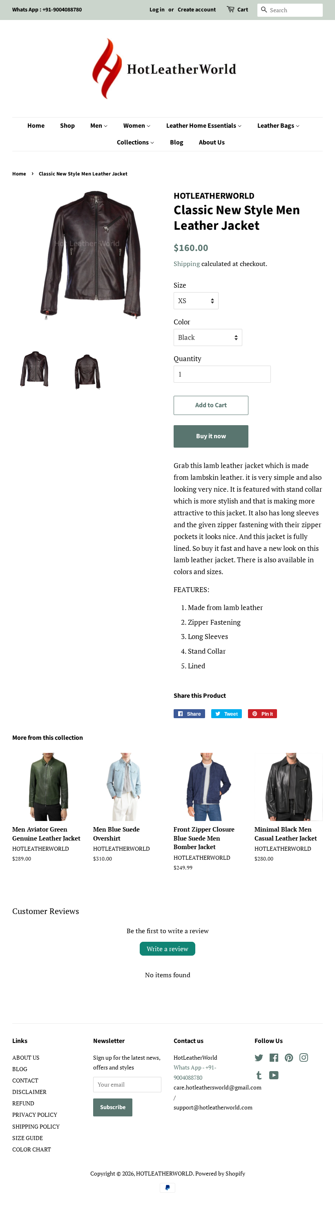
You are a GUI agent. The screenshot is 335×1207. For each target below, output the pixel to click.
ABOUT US (26, 1057)
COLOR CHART (31, 1149)
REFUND (23, 1103)
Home (36, 125)
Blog (176, 142)
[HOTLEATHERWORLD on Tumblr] (259, 1077)
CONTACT (25, 1080)
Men (96, 125)
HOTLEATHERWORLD (164, 1173)
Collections (133, 142)
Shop (67, 125)
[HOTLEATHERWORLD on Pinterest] (288, 1059)
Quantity (187, 358)
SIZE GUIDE (27, 1138)
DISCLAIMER (29, 1092)
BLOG (19, 1069)
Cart (242, 10)
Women (134, 125)
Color (182, 321)
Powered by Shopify (220, 1173)
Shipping (187, 263)
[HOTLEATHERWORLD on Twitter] (259, 1059)
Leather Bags (276, 125)
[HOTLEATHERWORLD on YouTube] (274, 1077)
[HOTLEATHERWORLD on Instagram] (303, 1059)
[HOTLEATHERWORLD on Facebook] (274, 1059)
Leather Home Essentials (201, 125)
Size (180, 285)
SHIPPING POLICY (36, 1126)
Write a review (167, 948)
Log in (157, 10)
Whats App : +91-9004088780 (47, 10)
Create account (197, 10)
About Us (212, 142)
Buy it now (211, 436)
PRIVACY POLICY (34, 1114)
